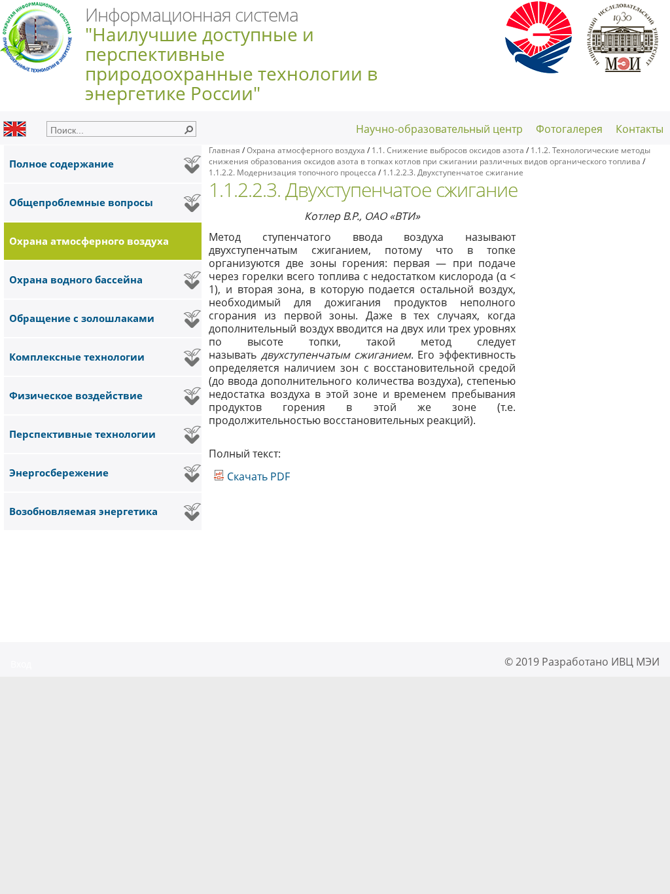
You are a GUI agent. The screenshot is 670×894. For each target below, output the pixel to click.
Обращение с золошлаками (81, 318)
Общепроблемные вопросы (81, 202)
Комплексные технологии (77, 357)
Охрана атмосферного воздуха (89, 241)
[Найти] (188, 129)
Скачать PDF (257, 476)
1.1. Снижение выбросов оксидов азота (448, 150)
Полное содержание (61, 164)
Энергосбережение (59, 473)
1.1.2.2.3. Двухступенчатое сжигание (453, 172)
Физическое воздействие (76, 395)
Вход (20, 664)
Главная (224, 150)
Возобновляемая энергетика (83, 511)
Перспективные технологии (82, 434)
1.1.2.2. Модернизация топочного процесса (293, 172)
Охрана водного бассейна (76, 280)
